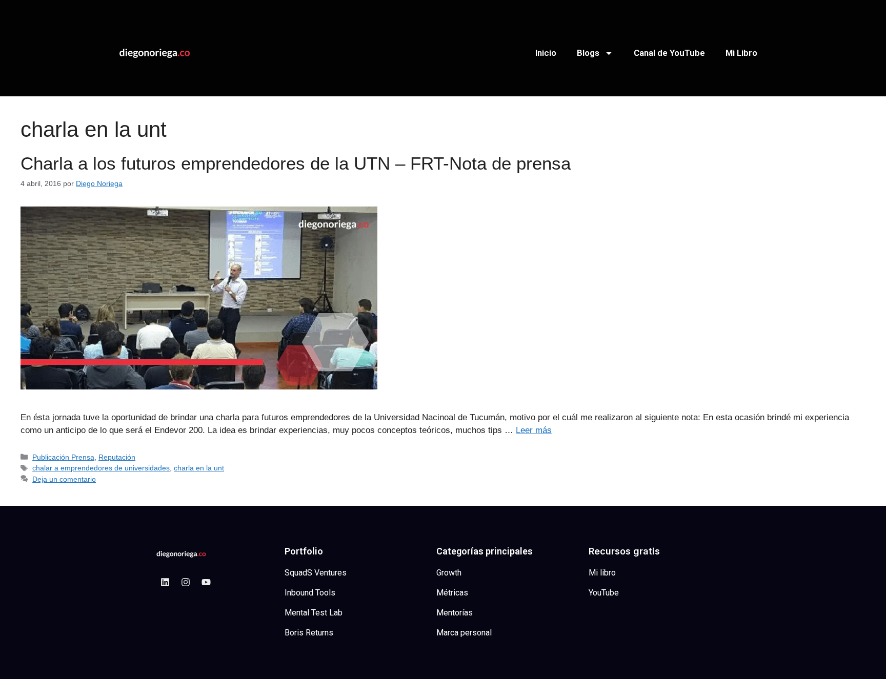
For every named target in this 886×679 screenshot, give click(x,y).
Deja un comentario (64, 479)
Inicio (545, 53)
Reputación (116, 457)
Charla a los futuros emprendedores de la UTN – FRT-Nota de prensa (296, 163)
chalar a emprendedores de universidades (101, 468)
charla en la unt (199, 468)
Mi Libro (741, 53)
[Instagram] (185, 582)
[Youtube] (206, 582)
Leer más (534, 430)
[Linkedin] (165, 582)
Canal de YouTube (669, 53)
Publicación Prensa (63, 457)
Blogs (588, 53)
